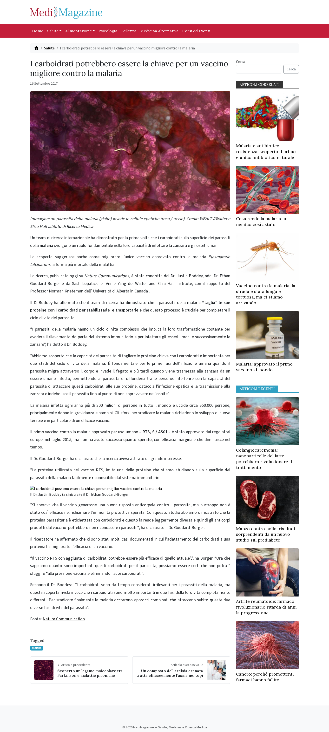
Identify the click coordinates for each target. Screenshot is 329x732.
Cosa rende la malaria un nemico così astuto (262, 221)
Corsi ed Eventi (196, 30)
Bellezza (128, 30)
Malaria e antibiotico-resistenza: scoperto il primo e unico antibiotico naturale (266, 151)
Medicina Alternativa (159, 30)
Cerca (240, 61)
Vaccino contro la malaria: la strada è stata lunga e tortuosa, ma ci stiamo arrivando (265, 294)
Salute (53, 30)
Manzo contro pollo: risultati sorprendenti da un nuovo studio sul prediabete (265, 534)
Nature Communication (64, 619)
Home (37, 30)
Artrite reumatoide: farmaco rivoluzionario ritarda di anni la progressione (266, 607)
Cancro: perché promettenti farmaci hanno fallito (265, 677)
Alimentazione (78, 30)
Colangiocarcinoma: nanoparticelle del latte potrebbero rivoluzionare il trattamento (264, 458)
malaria (36, 648)
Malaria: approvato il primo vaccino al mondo (264, 367)
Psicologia (108, 30)
